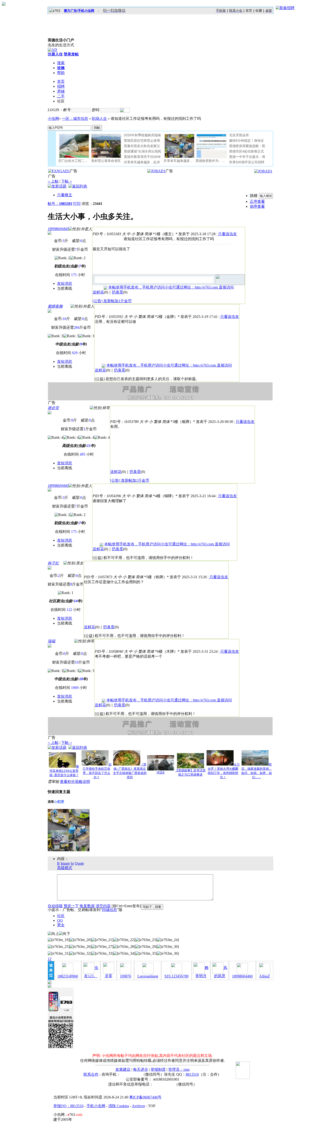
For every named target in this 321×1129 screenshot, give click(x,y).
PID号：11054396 (107, 496)
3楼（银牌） (182, 422)
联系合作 (90, 1074)
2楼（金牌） (167, 317)
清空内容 (103, 906)
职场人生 (99, 119)
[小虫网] (69, 26)
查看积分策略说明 (75, 782)
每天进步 (140, 1069)
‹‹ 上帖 (53, 181)
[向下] (64, 933)
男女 (61, 925)
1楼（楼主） (165, 234)
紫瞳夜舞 (55, 306)
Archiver (138, 1106)
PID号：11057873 (98, 577)
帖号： (60, 204)
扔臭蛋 (117, 292)
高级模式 (64, 868)
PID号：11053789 (124, 422)
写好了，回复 (152, 907)
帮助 (61, 73)
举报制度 (158, 1069)
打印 (77, 204)
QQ (60, 920)
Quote (79, 863)
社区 (61, 916)
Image (65, 863)
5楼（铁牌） (156, 577)
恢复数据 (87, 906)
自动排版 (55, 906)
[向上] (53, 933)
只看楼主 (64, 195)
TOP (151, 1106)
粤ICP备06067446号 (145, 1097)
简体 (148, 234)
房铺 (61, 91)
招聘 (61, 86)
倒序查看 (257, 206)
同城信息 (109, 910)
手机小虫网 (95, 1106)
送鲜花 (98, 292)
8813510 (192, 1074)
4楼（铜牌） (165, 496)
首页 (249, 10)
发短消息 (64, 283)
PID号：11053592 (109, 317)
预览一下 (71, 906)
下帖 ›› (66, 181)
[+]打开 (59, 801)
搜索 (61, 63)
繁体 (140, 234)
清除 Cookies (118, 1106)
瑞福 (51, 641)
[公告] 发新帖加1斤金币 (112, 301)
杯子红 (53, 563)
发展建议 (122, 1069)
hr (72, 863)
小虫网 (53, 119)
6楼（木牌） (167, 651)
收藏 (258, 10)
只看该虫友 (227, 234)
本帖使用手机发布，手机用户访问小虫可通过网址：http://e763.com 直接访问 (171, 287)
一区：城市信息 (75, 119)
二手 (61, 96)
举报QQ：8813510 (68, 1106)
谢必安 (53, 408)
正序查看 (257, 201)
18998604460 (58, 229)
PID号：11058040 (109, 651)
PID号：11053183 (107, 234)
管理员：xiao (179, 1069)
